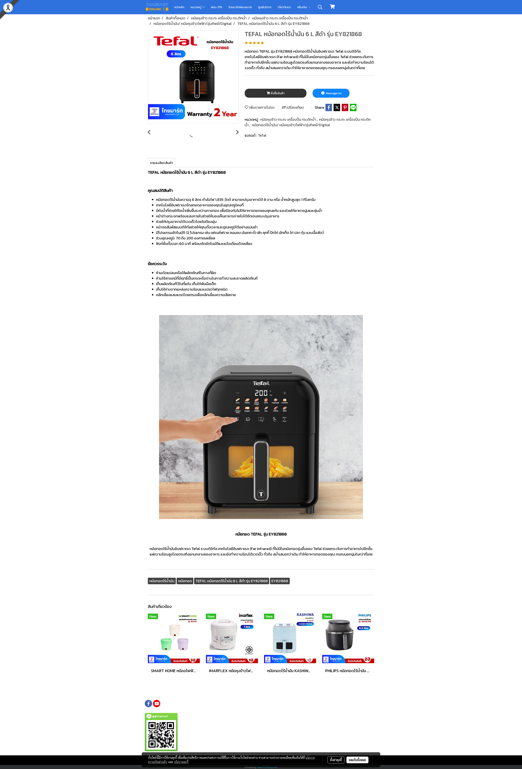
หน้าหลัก (179, 7)
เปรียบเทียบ (295, 107)
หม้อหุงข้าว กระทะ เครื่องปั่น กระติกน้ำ (288, 119)
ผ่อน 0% (216, 7)
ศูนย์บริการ (264, 7)
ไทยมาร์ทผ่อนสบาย (240, 7)
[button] (320, 7)
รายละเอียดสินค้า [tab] (161, 162)
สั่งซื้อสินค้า (277, 93)
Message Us (333, 93)
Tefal (262, 135)
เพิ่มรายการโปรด (261, 107)
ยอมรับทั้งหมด (357, 760)
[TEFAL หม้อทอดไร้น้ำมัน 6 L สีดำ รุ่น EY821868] (193, 77)
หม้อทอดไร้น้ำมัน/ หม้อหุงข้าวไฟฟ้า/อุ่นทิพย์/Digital (291, 125)
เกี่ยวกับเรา (284, 7)
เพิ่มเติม (302, 7)
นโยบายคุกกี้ (181, 762)
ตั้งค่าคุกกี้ (336, 760)
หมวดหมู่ (196, 7)
